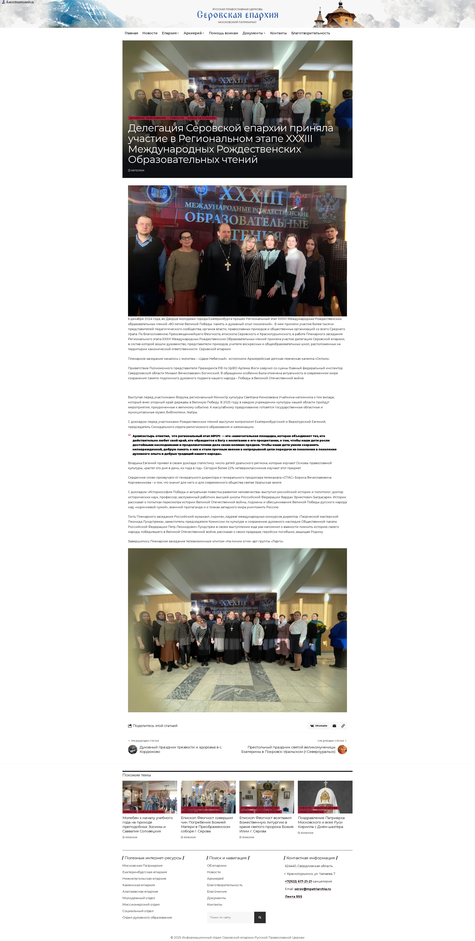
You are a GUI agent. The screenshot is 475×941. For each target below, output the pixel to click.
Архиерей (215, 878)
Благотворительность (20, 1)
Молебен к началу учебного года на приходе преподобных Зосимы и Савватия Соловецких (147, 824)
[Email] (334, 726)
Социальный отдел (138, 911)
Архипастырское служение (201, 808)
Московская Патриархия (142, 865)
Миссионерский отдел (141, 904)
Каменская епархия (138, 885)
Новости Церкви (326, 808)
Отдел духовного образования (147, 917)
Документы (216, 898)
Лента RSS (293, 896)
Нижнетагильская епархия (144, 878)
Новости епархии (201, 118)
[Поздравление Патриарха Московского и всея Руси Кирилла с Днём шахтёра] (325, 797)
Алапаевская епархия (140, 891)
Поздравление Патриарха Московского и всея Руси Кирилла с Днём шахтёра (321, 822)
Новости (177, 118)
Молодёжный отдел (138, 898)
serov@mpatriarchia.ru (312, 889)
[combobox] (230, 917)
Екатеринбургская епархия (144, 872)
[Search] (260, 917)
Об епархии (217, 865)
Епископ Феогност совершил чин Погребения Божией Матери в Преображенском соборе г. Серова (207, 824)
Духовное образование (148, 118)
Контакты (214, 904)
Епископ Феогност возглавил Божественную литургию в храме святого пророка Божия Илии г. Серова (266, 824)
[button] (343, 726)
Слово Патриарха (311, 812)
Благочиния (217, 891)
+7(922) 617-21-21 (298, 881)
